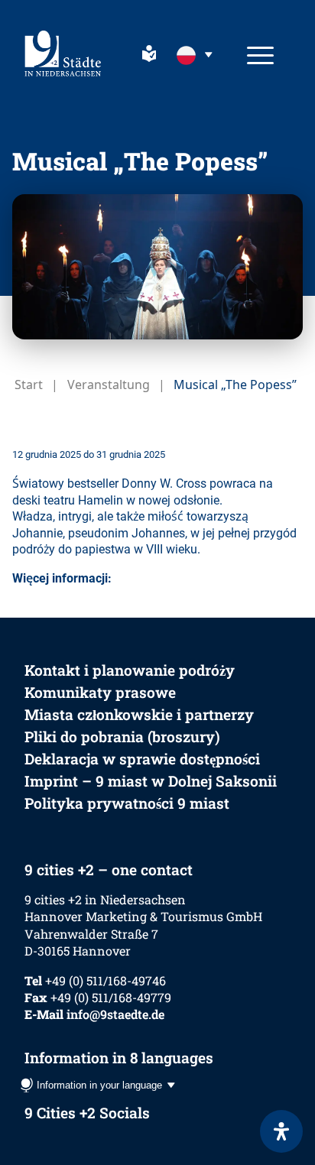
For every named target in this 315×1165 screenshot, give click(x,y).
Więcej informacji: (62, 578)
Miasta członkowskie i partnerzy (139, 714)
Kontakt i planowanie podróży (129, 670)
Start (29, 384)
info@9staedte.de (115, 1014)
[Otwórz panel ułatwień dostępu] (281, 1131)
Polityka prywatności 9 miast (126, 803)
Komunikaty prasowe (100, 692)
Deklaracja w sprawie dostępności (142, 758)
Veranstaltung (108, 384)
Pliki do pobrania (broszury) (122, 736)
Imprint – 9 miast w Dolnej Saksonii (150, 780)
